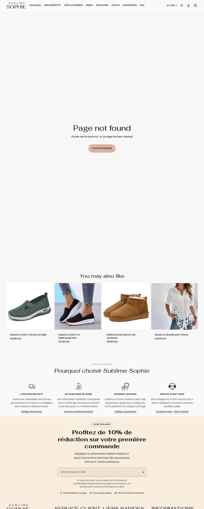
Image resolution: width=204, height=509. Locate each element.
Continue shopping (102, 148)
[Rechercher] (181, 5)
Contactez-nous (164, 412)
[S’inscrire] (143, 472)
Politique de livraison (31, 412)
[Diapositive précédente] (59, 306)
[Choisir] (48, 325)
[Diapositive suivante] (96, 306)
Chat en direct (181, 412)
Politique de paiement (125, 412)
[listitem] (142, 5)
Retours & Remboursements (78, 412)
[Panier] (195, 5)
